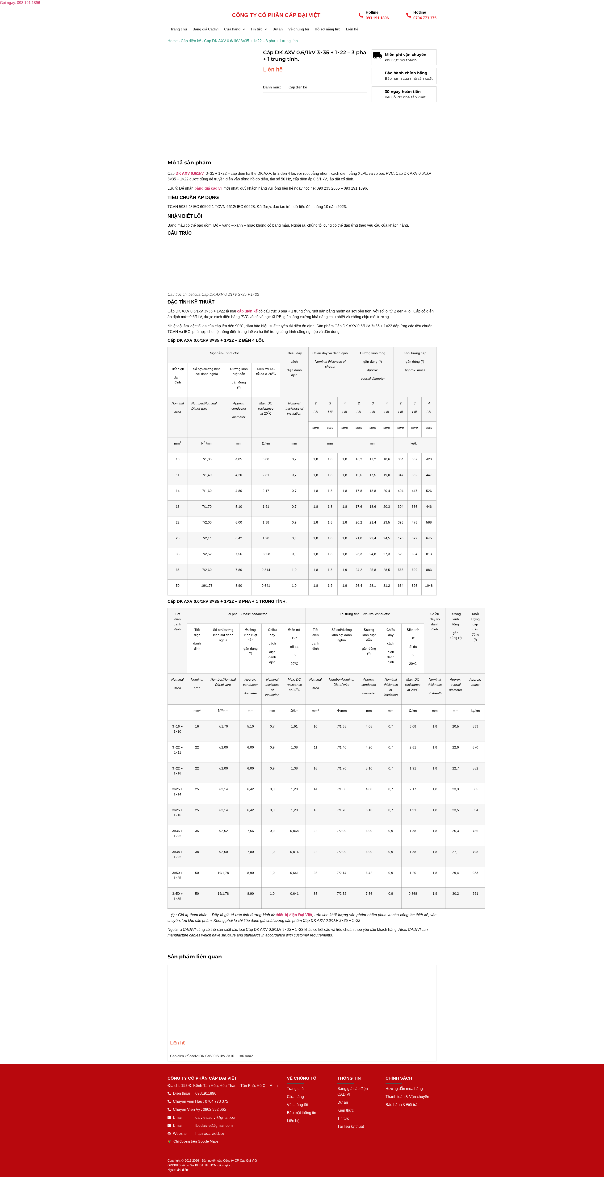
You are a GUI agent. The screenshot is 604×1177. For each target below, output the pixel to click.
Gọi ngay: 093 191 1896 (20, 3)
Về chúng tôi (298, 29)
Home (173, 41)
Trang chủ (178, 29)
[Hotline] (361, 15)
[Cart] (434, 29)
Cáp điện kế (191, 41)
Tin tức (256, 29)
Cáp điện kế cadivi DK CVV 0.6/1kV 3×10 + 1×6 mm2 (211, 1056)
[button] (170, 1009)
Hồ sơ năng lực (327, 29)
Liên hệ (352, 29)
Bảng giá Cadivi (205, 29)
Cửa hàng (232, 29)
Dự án (278, 29)
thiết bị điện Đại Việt (294, 915)
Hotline (372, 12)
